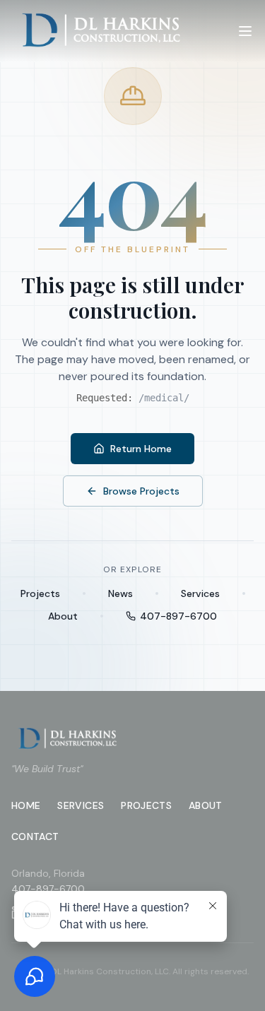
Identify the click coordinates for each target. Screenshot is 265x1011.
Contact (35, 836)
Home (25, 805)
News (120, 593)
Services (200, 593)
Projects (40, 593)
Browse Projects (141, 491)
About (63, 616)
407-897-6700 (178, 616)
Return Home (141, 448)
